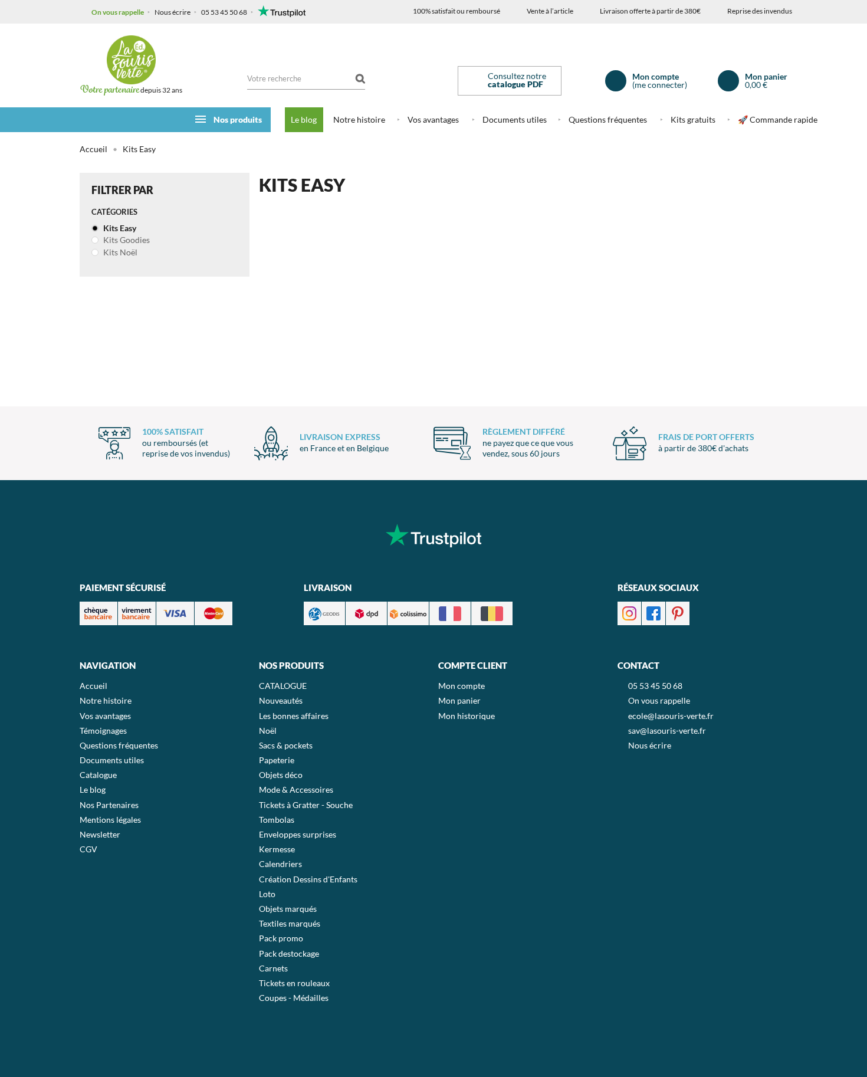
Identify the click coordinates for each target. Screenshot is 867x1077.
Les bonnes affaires (294, 716)
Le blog (304, 119)
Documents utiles (514, 119)
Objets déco (281, 775)
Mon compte (461, 686)
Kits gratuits (693, 119)
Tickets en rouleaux (294, 983)
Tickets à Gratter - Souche (306, 805)
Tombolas (276, 820)
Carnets (273, 968)
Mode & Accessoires (296, 789)
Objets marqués (288, 909)
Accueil (93, 149)
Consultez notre (517, 80)
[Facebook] (653, 612)
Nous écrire (173, 12)
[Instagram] (629, 612)
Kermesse (277, 849)
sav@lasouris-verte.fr (667, 730)
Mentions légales (110, 820)
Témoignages (103, 730)
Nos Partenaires (109, 805)
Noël (268, 730)
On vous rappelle (117, 12)
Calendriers (280, 864)
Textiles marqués (289, 923)
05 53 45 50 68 (224, 12)
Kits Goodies (125, 240)
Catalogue (98, 775)
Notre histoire (359, 119)
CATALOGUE (283, 686)
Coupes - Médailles (294, 998)
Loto (267, 894)
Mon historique (466, 716)
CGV (88, 849)
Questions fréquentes (608, 119)
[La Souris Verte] (131, 59)
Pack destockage (289, 953)
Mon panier (459, 700)
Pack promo (281, 938)
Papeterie (276, 760)
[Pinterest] (677, 612)
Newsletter (100, 834)
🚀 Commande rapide (777, 119)
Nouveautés (281, 700)
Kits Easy (118, 228)
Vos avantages (433, 119)
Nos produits (238, 119)
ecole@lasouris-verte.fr (671, 716)
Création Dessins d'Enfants (308, 879)
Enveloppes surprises (297, 834)
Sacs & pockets (286, 745)
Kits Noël (119, 252)
